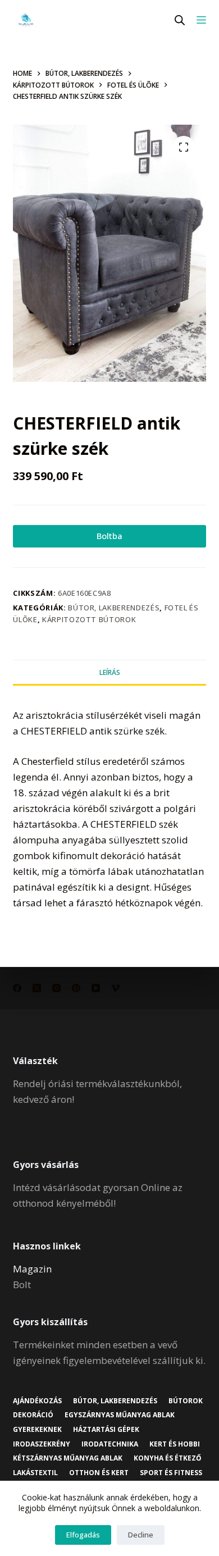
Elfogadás (83, 1535)
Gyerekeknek (37, 1429)
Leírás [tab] (109, 672)
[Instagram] (56, 988)
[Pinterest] (76, 988)
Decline (140, 1535)
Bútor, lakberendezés (113, 608)
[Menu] (201, 20)
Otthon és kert (99, 1472)
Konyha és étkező (168, 1458)
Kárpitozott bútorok (89, 619)
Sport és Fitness (171, 1472)
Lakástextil (35, 1472)
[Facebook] (17, 988)
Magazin (32, 1268)
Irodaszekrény (41, 1444)
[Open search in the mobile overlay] (179, 20)
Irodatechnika (109, 1444)
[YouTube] (96, 988)
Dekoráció (33, 1415)
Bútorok (185, 1401)
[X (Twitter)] (37, 988)
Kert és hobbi (174, 1444)
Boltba (109, 535)
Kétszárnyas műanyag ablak (67, 1458)
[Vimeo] (115, 988)
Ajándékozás (37, 1401)
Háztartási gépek (106, 1429)
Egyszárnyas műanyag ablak (120, 1415)
